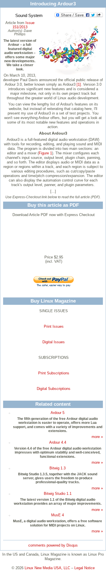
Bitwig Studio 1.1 (58, 493)
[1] (79, 84)
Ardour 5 (57, 413)
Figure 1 (45, 153)
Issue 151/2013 (23, 25)
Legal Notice (84, 568)
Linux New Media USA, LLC (47, 568)
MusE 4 (57, 515)
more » (97, 437)
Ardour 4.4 (57, 442)
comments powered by (53, 545)
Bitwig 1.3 (57, 468)
